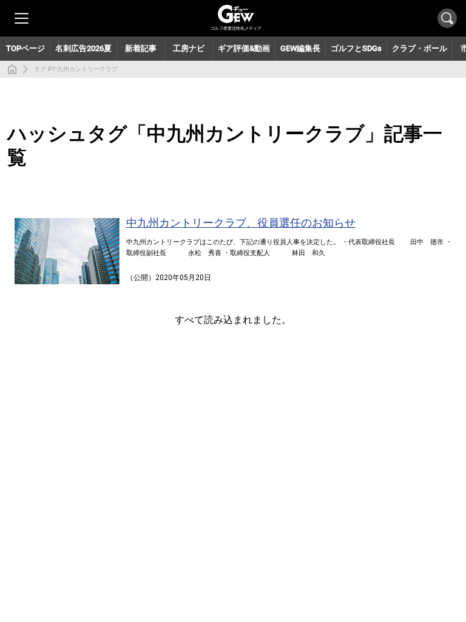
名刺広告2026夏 (83, 48)
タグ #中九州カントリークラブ (76, 69)
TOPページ (25, 48)
